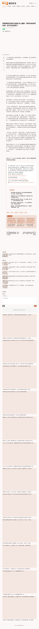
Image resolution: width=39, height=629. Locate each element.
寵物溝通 (21, 212)
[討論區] (3, 63)
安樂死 (26, 212)
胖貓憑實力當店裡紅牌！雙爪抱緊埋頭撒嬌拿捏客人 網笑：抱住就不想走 (21, 193)
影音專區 (28, 6)
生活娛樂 (14, 6)
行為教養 (9, 6)
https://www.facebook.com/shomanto (17, 175)
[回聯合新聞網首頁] (5, 3)
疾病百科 (23, 6)
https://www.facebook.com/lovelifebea (17, 179)
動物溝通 (16, 212)
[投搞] (31, 3)
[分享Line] (3, 61)
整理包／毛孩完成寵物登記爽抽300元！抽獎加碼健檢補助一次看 (21, 206)
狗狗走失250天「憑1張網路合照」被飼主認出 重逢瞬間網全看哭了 (22, 196)
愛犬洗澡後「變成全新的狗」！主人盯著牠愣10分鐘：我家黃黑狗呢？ (21, 203)
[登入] (33, 3)
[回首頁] (9, 3)
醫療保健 (18, 6)
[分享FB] (3, 58)
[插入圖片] (33, 306)
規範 (3, 305)
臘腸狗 (8, 212)
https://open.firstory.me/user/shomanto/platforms (21, 182)
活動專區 (33, 6)
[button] (30, 3)
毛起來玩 (4, 6)
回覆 (35, 305)
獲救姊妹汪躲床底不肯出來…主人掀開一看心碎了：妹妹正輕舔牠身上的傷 (21, 200)
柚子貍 (12, 212)
